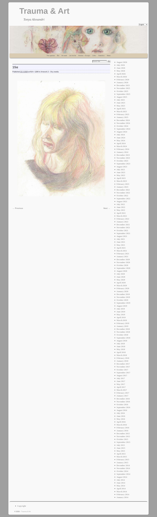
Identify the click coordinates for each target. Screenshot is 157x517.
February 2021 (123, 254)
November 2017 (123, 367)
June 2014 (121, 483)
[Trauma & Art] (78, 39)
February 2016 (123, 428)
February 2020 (123, 288)
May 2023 (121, 175)
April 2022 (121, 213)
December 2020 (123, 259)
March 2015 (122, 457)
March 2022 (122, 216)
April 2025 (121, 109)
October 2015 (122, 439)
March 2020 (122, 285)
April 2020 (121, 283)
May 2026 (121, 71)
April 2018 (121, 352)
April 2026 (121, 74)
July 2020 (121, 274)
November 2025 (123, 88)
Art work (64, 55)
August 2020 (122, 271)
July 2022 (121, 204)
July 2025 (121, 100)
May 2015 (121, 451)
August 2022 (122, 201)
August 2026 (122, 62)
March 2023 (122, 181)
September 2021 (123, 233)
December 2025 (123, 85)
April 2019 (121, 317)
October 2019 (122, 300)
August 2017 (122, 375)
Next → (106, 208)
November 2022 (123, 193)
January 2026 (122, 82)
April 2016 (121, 422)
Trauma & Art (44, 10)
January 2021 (122, 256)
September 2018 (123, 338)
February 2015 (123, 459)
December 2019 (123, 294)
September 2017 (123, 373)
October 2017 (122, 370)
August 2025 (122, 97)
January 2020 (122, 291)
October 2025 (122, 91)
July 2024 (121, 135)
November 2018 (123, 332)
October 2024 (122, 126)
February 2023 (123, 184)
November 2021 (123, 227)
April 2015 (121, 454)
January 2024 (122, 152)
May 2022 (121, 210)
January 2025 (122, 117)
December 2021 (123, 225)
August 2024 (122, 132)
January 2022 (122, 222)
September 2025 (123, 94)
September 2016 (123, 407)
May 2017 (121, 384)
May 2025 (121, 106)
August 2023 (122, 167)
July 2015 (121, 445)
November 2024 (123, 123)
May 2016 (121, 419)
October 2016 (122, 404)
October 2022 (122, 196)
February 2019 (123, 323)
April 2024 (121, 143)
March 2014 (122, 492)
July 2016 (121, 413)
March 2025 (122, 111)
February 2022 (123, 219)
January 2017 (122, 396)
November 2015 (123, 436)
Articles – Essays (84, 55)
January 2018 (122, 361)
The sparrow (51, 55)
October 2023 (122, 161)
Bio (58, 55)
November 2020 (123, 262)
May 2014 (121, 486)
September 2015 (123, 442)
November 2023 (123, 158)
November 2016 (123, 402)
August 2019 (122, 306)
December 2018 (123, 329)
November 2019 (123, 297)
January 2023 (122, 187)
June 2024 (121, 138)
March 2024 (122, 146)
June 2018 (121, 346)
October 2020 (122, 265)
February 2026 (123, 80)
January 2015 (122, 462)
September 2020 (123, 268)
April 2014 (121, 489)
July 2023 (121, 169)
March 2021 (122, 251)
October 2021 (122, 230)
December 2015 (123, 433)
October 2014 (122, 471)
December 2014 (123, 465)
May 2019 (121, 314)
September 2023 (123, 164)
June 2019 (121, 312)
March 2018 (122, 355)
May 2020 (121, 280)
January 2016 (122, 431)
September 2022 (123, 199)
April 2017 (121, 387)
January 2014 (122, 497)
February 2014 (123, 494)
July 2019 (121, 309)
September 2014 (123, 474)
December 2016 (123, 399)
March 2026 (122, 77)
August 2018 (122, 341)
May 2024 (121, 140)
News (109, 55)
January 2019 (122, 326)
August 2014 (122, 477)
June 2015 (121, 448)
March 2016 (122, 425)
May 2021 (121, 245)
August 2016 (122, 410)
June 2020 (121, 277)
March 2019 (122, 320)
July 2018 (121, 344)
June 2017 (121, 381)
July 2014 (121, 480)
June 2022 (121, 207)
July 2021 (121, 239)
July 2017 (121, 378)
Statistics (101, 55)
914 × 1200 (34, 72)
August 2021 (122, 236)
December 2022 (123, 190)
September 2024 (123, 129)
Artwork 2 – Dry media (50, 72)
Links (94, 55)
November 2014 (123, 468)
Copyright (21, 506)
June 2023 (121, 172)
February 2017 (123, 393)
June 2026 (121, 68)
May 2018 (121, 349)
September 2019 (123, 303)
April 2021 (121, 248)
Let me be (72, 55)
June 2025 (121, 103)
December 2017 (123, 364)
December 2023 (123, 155)
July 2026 (121, 65)
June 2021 (121, 242)
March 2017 (122, 390)
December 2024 (123, 120)
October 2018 (122, 335)
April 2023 (121, 178)
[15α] (61, 138)
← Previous (17, 208)
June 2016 (121, 416)
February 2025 (123, 114)
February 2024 (123, 149)
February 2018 (123, 358)
